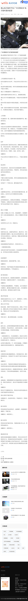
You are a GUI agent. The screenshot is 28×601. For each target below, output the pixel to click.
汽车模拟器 (11, 531)
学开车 (15, 14)
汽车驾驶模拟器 (18, 531)
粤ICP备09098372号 (22, 598)
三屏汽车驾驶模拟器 (7, 541)
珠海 (18, 548)
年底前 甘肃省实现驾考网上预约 (17, 501)
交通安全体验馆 (11, 544)
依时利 (5, 551)
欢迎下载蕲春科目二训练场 (7, 462)
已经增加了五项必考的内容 (16, 508)
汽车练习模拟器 (16, 541)
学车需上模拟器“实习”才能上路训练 (18, 515)
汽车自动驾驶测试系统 (15, 479)
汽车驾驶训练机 (11, 551)
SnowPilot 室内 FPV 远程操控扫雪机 (18, 472)
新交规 (12, 538)
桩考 (23, 548)
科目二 (19, 544)
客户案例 (9, 534)
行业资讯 (16, 534)
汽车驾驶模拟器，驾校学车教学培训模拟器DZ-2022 (18, 487)
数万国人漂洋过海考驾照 (6, 458)
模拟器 (5, 544)
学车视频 (17, 538)
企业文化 (12, 548)
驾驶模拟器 (5, 538)
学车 (4, 534)
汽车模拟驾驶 (6, 548)
